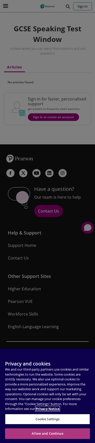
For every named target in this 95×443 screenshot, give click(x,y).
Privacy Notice (48, 408)
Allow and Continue (47, 433)
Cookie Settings (47, 419)
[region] (47, 396)
